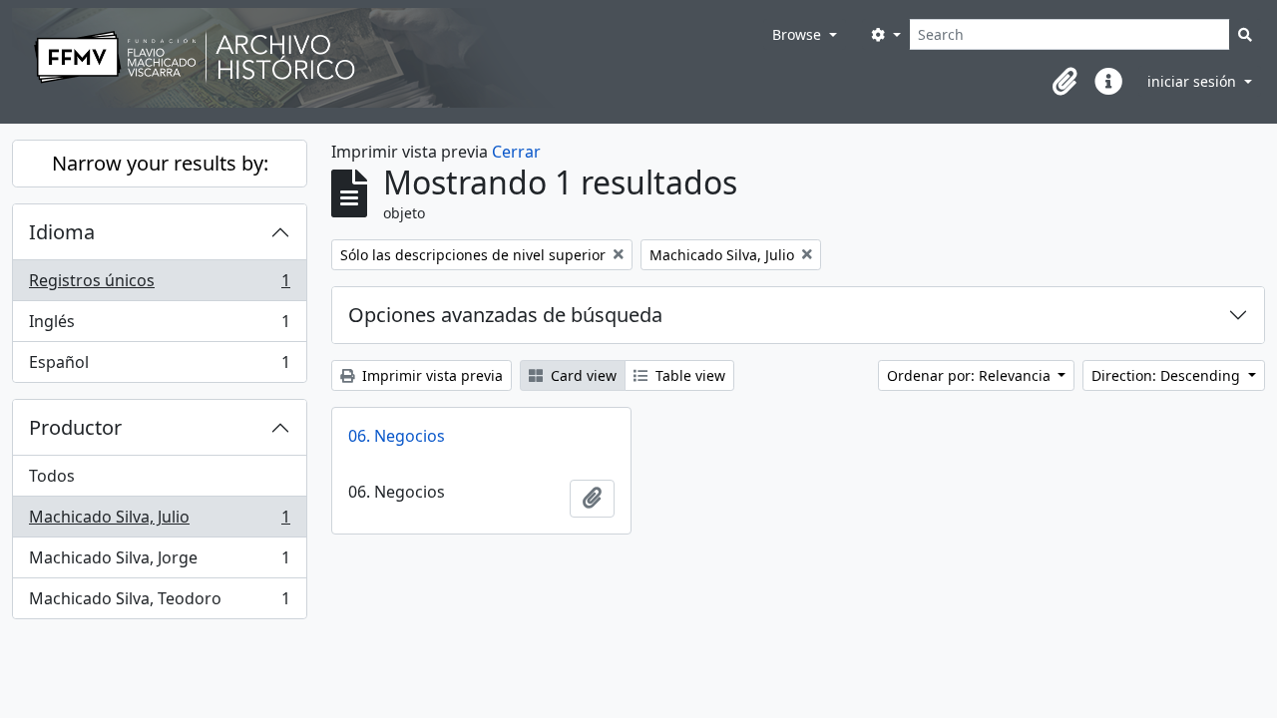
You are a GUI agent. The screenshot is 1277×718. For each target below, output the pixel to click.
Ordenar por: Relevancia (971, 375)
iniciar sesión (1193, 81)
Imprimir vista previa (430, 375)
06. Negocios (396, 436)
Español (159, 366)
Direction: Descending (1167, 375)
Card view (582, 375)
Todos (52, 476)
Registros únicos (159, 285)
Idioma (62, 231)
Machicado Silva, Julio (159, 522)
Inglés (159, 326)
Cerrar (516, 152)
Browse (798, 34)
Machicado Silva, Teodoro (159, 602)
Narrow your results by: (160, 163)
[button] (1064, 82)
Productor (75, 427)
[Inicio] (387, 58)
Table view (688, 375)
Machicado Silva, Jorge (159, 562)
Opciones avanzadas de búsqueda (505, 314)
